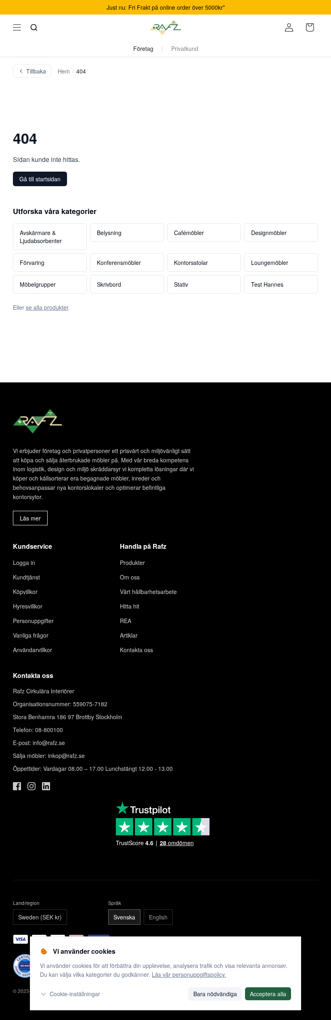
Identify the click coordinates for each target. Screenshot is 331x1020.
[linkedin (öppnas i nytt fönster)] (46, 786)
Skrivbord (109, 284)
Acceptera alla (268, 994)
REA (125, 621)
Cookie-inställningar (75, 994)
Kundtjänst (26, 577)
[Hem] (165, 27)
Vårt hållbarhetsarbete (148, 592)
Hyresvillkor (27, 606)
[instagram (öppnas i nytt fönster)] (31, 786)
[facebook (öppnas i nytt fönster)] (17, 786)
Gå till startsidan (40, 179)
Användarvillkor (32, 650)
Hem (64, 71)
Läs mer (30, 518)
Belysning (109, 233)
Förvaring (32, 262)
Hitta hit (129, 606)
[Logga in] (289, 27)
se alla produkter (47, 307)
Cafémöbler (189, 233)
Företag (143, 48)
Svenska (124, 917)
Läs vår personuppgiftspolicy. (189, 974)
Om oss (130, 577)
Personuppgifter (33, 621)
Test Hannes (267, 284)
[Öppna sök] (34, 27)
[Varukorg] (310, 27)
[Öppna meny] (17, 27)
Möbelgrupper (38, 284)
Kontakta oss (136, 650)
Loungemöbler (269, 262)
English (158, 917)
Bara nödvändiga (215, 994)
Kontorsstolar (191, 262)
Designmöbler (269, 233)
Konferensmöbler (119, 262)
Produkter (132, 562)
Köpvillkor (25, 592)
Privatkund (184, 48)
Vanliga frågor (30, 635)
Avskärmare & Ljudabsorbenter (41, 237)
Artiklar (129, 635)
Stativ (181, 284)
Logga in (24, 562)
